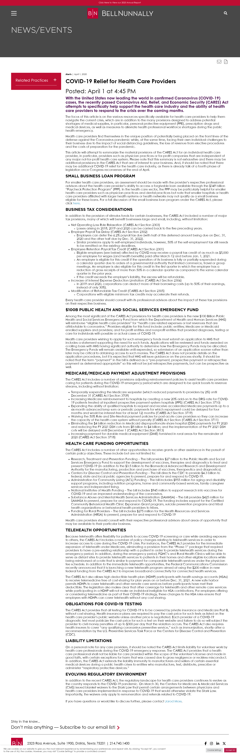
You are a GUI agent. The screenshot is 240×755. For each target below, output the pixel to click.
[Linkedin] (217, 743)
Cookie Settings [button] (214, 750)
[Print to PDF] (226, 61)
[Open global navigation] (14, 13)
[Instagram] (211, 743)
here (76, 203)
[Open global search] (225, 13)
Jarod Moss (173, 701)
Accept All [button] (230, 750)
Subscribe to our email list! (87, 727)
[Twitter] (224, 743)
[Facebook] (206, 743)
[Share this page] (219, 61)
